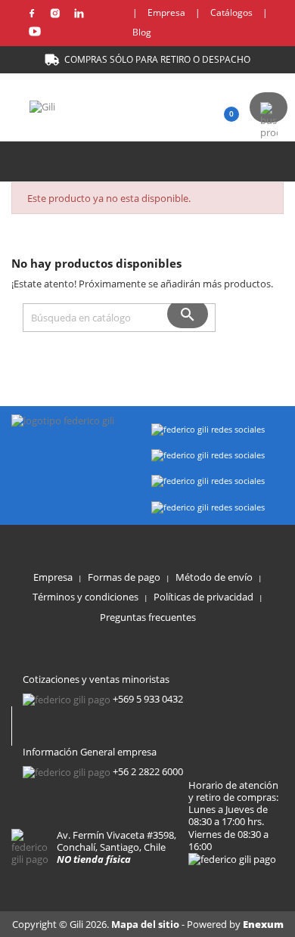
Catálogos (231, 12)
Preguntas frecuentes (148, 617)
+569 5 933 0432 (148, 699)
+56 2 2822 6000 (148, 771)
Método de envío (214, 577)
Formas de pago (124, 577)
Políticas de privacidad (203, 596)
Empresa (166, 12)
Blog (141, 32)
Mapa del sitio (146, 924)
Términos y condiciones (85, 596)
